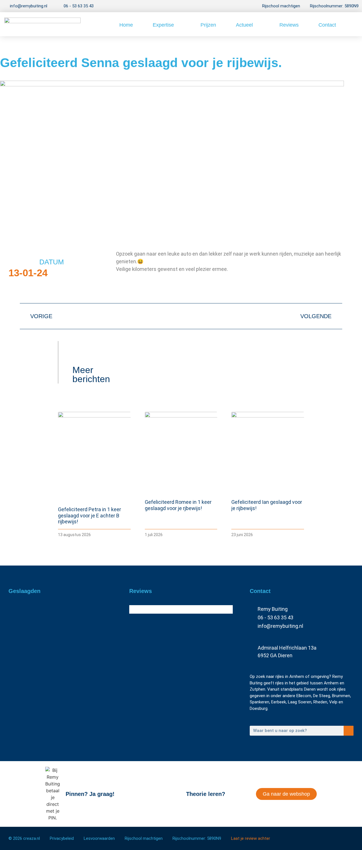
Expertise (163, 25)
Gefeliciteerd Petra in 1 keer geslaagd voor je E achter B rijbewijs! (89, 515)
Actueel (244, 25)
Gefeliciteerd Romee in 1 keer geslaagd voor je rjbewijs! (178, 505)
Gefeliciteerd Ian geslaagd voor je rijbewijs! (51, 714)
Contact (327, 25)
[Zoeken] (349, 731)
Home (126, 25)
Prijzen (208, 25)
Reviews (289, 25)
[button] (352, 24)
